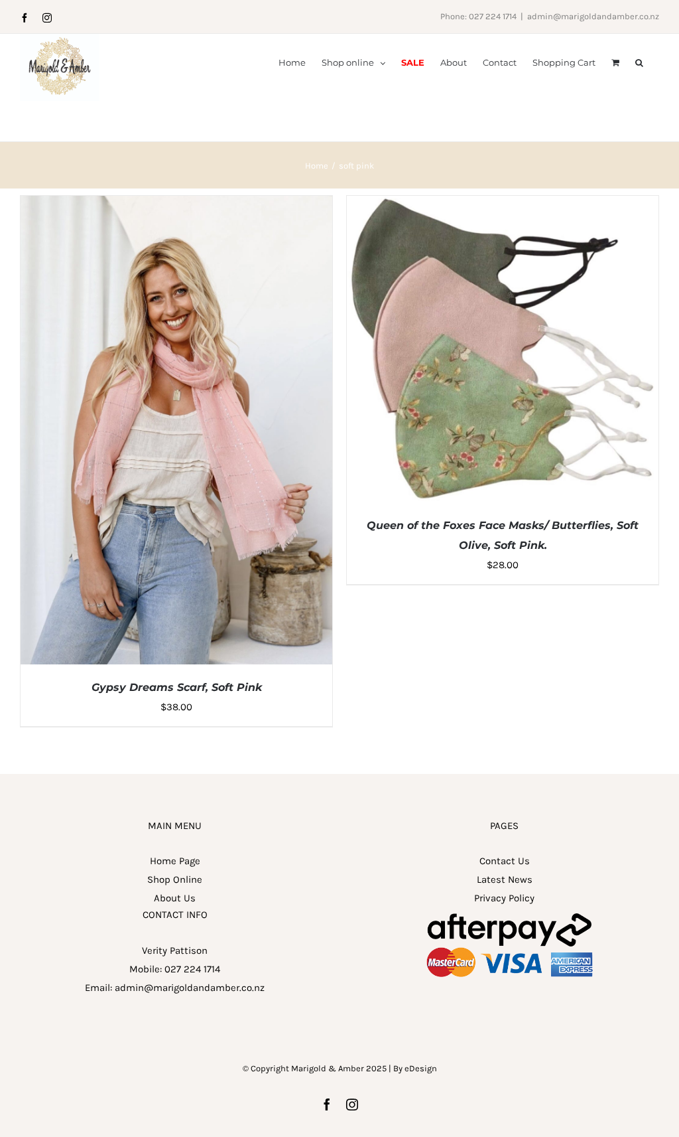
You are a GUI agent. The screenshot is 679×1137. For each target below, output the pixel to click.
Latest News (504, 879)
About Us (175, 898)
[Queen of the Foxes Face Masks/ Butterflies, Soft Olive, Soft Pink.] (502, 205)
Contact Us (504, 861)
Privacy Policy (504, 898)
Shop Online (174, 879)
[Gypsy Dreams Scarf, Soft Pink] (176, 205)
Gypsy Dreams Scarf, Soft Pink (177, 687)
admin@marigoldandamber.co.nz (593, 16)
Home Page (175, 861)
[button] (639, 62)
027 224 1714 (192, 969)
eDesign (420, 1068)
